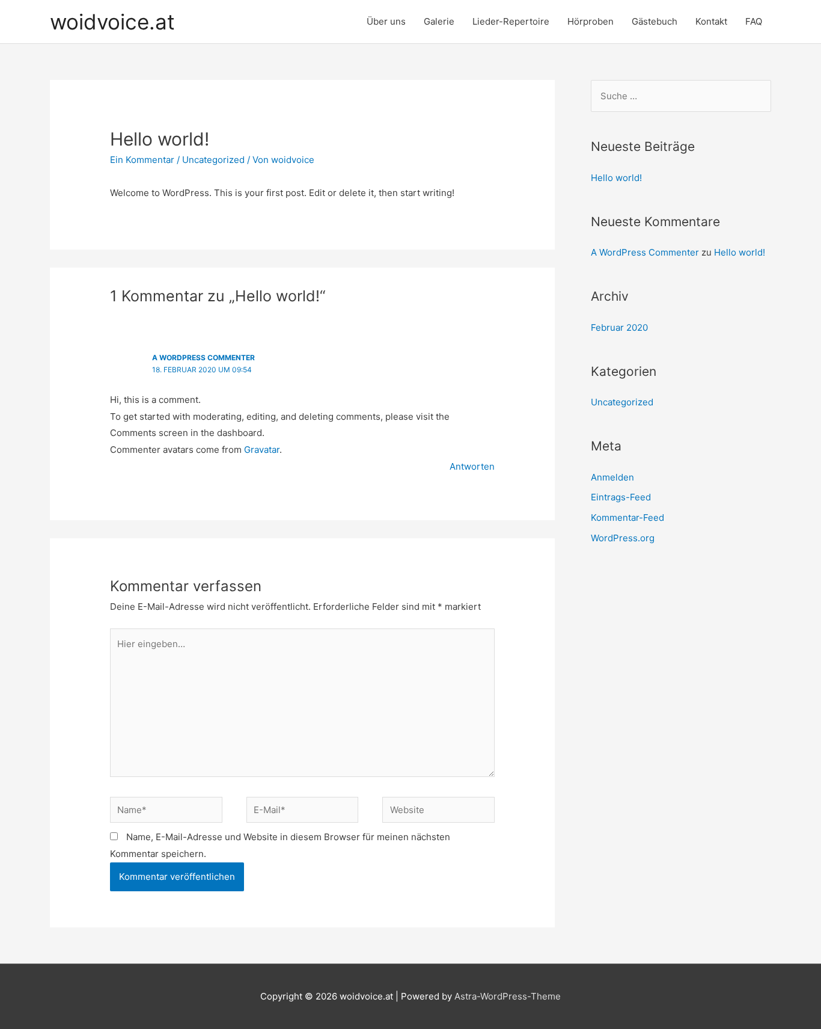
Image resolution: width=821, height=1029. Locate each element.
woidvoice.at (112, 21)
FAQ (753, 21)
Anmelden (612, 477)
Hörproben (590, 21)
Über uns (386, 21)
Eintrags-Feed (621, 497)
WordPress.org (623, 538)
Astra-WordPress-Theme (507, 996)
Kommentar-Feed (627, 517)
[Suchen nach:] (681, 96)
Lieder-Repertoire (510, 21)
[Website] (438, 812)
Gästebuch (654, 21)
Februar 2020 (619, 327)
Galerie (439, 21)
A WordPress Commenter (203, 357)
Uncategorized (213, 159)
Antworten (472, 466)
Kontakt (711, 21)
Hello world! (616, 177)
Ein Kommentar (142, 159)
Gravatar (261, 449)
